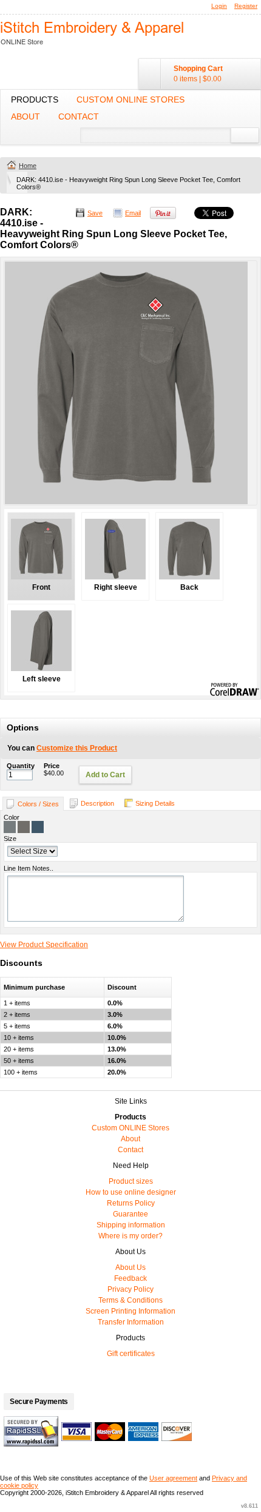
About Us (130, 1267)
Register (245, 5)
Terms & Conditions (130, 1300)
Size (10, 838)
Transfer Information (131, 1322)
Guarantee (130, 1214)
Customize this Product (76, 748)
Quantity (21, 765)
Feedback (130, 1278)
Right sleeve (115, 587)
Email (133, 213)
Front (41, 587)
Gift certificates (131, 1353)
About (25, 116)
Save (95, 213)
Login (219, 5)
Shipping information (131, 1225)
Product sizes (131, 1181)
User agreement (173, 1478)
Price (51, 765)
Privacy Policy (130, 1289)
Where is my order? (130, 1236)
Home (27, 165)
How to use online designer (131, 1192)
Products (34, 99)
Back (189, 587)
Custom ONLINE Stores (130, 99)
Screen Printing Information (130, 1311)
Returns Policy (131, 1203)
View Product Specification (44, 944)
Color (11, 817)
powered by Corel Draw (234, 690)
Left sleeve (41, 679)
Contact (78, 116)
